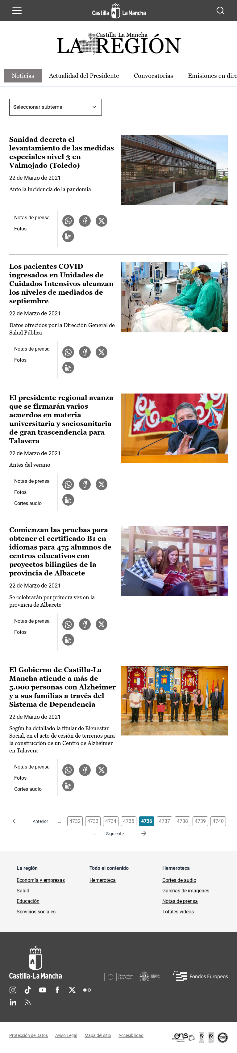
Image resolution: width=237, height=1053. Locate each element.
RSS (27, 1002)
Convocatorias (153, 75)
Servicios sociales (36, 912)
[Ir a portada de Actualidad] (118, 45)
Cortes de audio (179, 880)
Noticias (23, 75)
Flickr (87, 990)
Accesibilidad (130, 1035)
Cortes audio (28, 503)
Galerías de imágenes (185, 891)
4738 (182, 821)
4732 (75, 821)
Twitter (72, 990)
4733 (92, 821)
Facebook (57, 990)
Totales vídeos (178, 912)
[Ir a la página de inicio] (119, 10)
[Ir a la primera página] (20, 821)
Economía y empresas (41, 880)
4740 (218, 821)
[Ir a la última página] (139, 834)
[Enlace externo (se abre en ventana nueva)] (199, 1037)
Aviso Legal (66, 1035)
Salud (23, 891)
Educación (28, 901)
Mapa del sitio (98, 1035)
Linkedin (13, 1002)
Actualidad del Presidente (84, 75)
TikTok (27, 990)
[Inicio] (56, 962)
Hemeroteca (102, 880)
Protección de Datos (28, 1035)
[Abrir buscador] (220, 10)
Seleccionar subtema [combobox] (37, 107)
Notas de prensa (32, 218)
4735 (128, 821)
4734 (110, 821)
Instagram (13, 990)
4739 (200, 821)
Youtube (42, 990)
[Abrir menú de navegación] (17, 10)
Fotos (20, 229)
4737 (164, 821)
